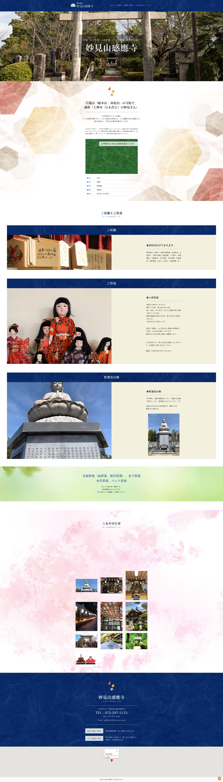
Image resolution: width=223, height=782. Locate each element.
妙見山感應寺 (85, 6)
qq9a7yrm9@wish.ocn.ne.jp (114, 720)
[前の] (10, 46)
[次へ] (213, 46)
